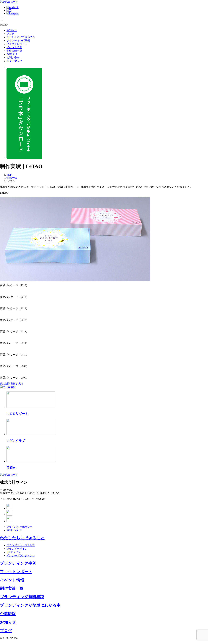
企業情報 (11, 54)
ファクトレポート (16, 44)
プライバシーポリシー (19, 526)
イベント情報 (14, 47)
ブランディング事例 (18, 40)
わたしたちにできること (20, 37)
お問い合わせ (14, 530)
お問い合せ (13, 57)
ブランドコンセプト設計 (20, 545)
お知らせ (11, 30)
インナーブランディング (20, 555)
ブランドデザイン (16, 548)
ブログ (10, 33)
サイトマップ (14, 61)
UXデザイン (13, 552)
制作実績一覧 (14, 50)
